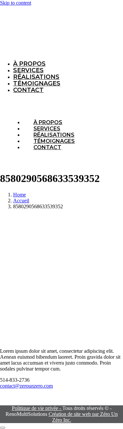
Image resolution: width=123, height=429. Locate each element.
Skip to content (15, 3)
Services (28, 70)
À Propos (29, 63)
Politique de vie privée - (37, 408)
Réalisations (36, 76)
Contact (28, 90)
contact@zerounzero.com (26, 386)
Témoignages (36, 83)
